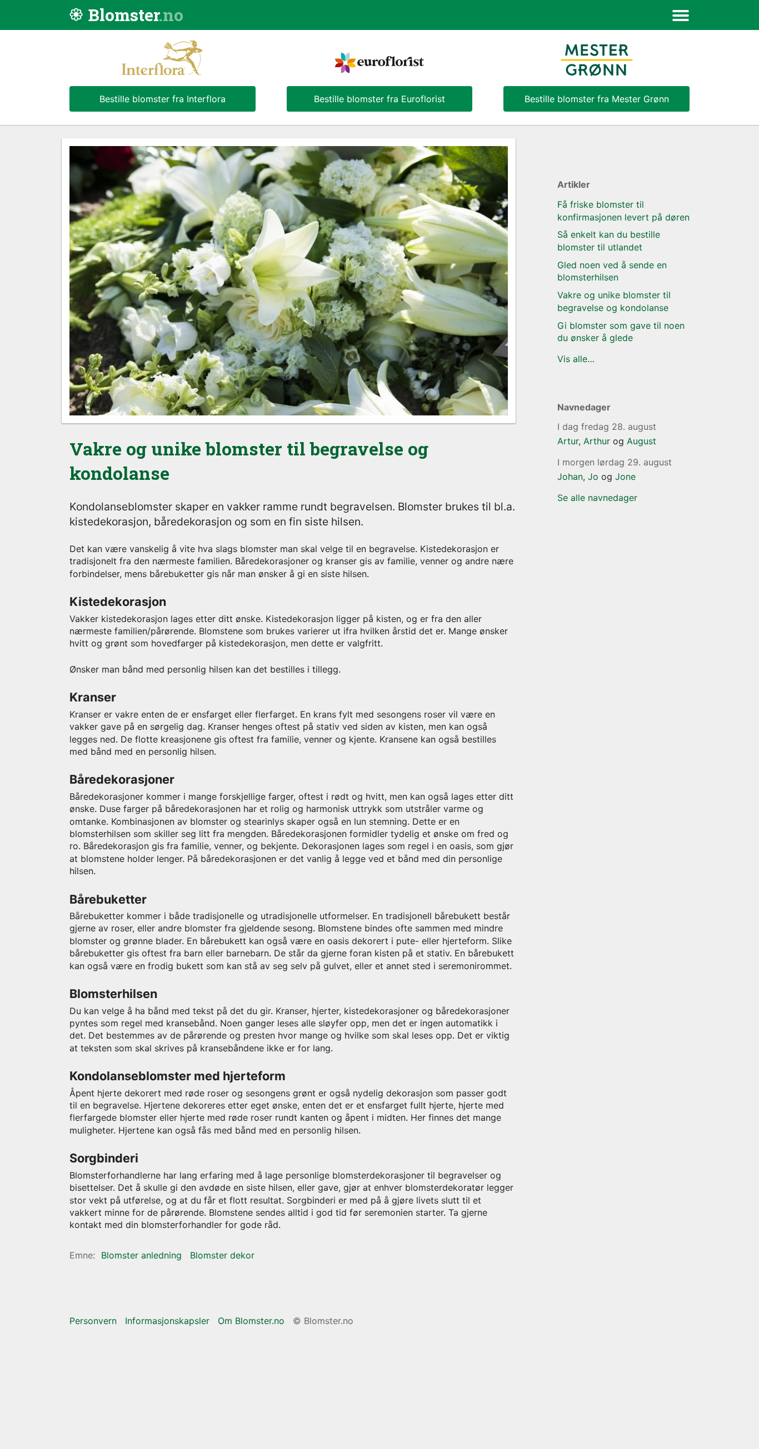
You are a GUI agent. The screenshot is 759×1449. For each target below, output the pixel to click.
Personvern (93, 1320)
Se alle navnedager (597, 497)
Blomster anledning (141, 1255)
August (641, 441)
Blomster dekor (222, 1255)
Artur (567, 441)
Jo (593, 476)
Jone (625, 476)
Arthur (596, 441)
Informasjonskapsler (167, 1320)
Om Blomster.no (251, 1320)
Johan (570, 476)
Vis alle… (576, 358)
